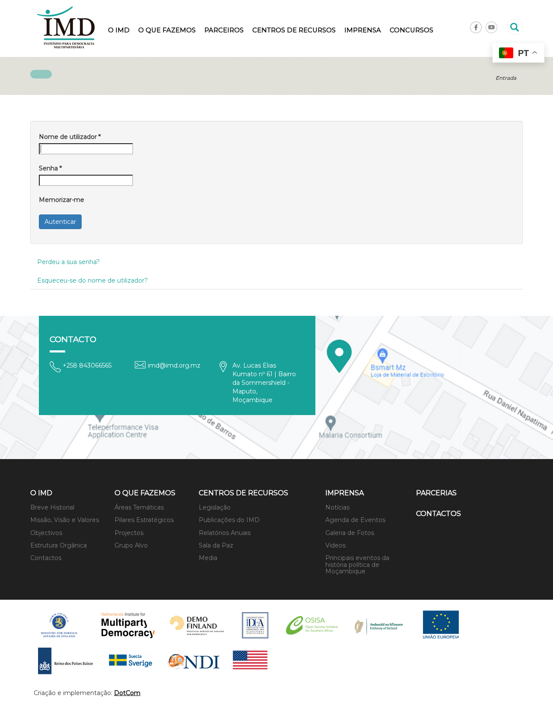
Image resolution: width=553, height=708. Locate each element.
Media (208, 558)
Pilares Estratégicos (144, 520)
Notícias (337, 507)
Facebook (476, 27)
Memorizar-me (61, 200)
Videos (335, 545)
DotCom (127, 693)
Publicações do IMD (229, 520)
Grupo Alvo (131, 545)
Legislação (215, 507)
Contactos (45, 558)
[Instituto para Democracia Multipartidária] (66, 27)
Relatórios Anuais (225, 533)
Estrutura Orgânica (58, 545)
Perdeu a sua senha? (68, 262)
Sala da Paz (216, 545)
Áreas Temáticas (139, 507)
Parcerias (436, 493)
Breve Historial (52, 507)
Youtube (491, 27)
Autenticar (60, 222)
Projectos (128, 533)
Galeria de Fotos (349, 533)
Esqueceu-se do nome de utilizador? (92, 280)
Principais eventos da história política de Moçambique (357, 564)
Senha (50, 168)
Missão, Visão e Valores (64, 520)
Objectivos (46, 533)
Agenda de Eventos (355, 520)
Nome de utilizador (70, 137)
